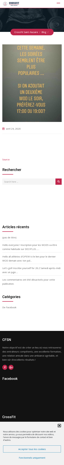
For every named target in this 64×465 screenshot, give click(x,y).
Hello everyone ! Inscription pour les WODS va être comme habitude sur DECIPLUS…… (29, 247)
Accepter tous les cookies (32, 449)
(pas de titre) (9, 237)
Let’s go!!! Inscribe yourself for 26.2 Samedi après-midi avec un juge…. (31, 270)
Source (6, 159)
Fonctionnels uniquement (32, 457)
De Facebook (9, 307)
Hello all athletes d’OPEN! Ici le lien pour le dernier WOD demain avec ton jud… (29, 258)
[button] (59, 425)
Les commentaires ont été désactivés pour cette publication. (28, 281)
